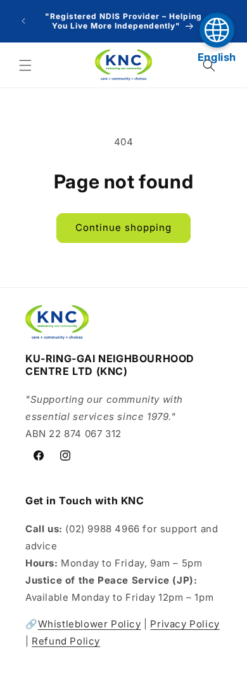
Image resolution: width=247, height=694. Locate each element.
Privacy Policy (184, 624)
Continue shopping (123, 227)
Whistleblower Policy (89, 624)
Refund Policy (66, 641)
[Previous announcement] (23, 21)
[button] (25, 65)
